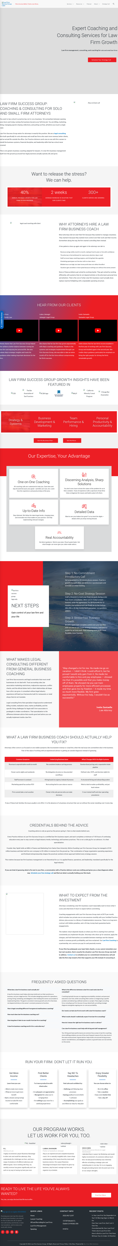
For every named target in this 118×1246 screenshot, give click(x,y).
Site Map (72, 1244)
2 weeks (59, 192)
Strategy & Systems (16, 422)
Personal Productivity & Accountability (102, 421)
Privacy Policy (64, 1244)
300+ (93, 192)
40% (25, 192)
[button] (114, 4)
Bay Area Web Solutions (91, 1244)
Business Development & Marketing (44, 421)
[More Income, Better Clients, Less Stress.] (8, 4)
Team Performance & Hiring (73, 421)
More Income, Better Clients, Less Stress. (26, 4)
